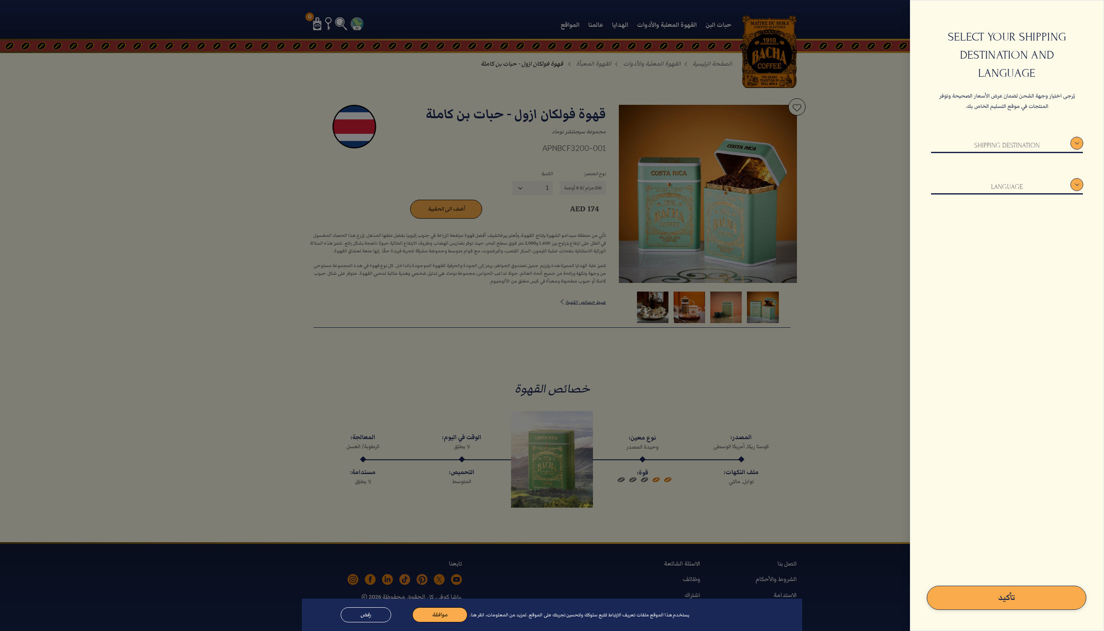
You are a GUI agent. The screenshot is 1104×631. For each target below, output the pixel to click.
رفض (366, 615)
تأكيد (1006, 597)
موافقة (440, 615)
